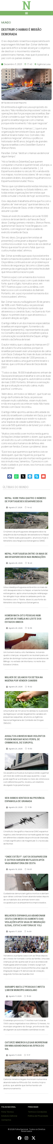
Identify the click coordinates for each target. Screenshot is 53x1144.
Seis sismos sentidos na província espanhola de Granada (24, 800)
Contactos (6, 1120)
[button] (26, 13)
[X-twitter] (33, 1138)
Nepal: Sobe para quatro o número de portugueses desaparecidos (25, 500)
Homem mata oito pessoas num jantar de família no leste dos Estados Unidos (23, 618)
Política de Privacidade (38, 1116)
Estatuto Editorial (9, 1116)
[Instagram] (26, 1138)
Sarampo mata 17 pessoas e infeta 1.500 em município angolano (25, 988)
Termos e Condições (37, 1111)
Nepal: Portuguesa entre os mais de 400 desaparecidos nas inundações (26, 555)
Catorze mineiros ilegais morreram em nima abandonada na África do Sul (26, 1045)
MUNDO (6, 22)
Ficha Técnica (7, 1111)
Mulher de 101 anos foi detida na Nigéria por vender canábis (24, 679)
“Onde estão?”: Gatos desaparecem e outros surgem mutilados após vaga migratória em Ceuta (26, 860)
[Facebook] (19, 1138)
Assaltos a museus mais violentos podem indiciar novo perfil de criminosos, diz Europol (25, 739)
